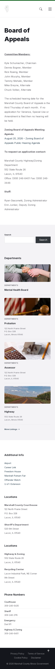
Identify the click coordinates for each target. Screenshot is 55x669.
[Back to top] (48, 651)
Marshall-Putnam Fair (15, 475)
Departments (11, 285)
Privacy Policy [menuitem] (17, 653)
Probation (10, 323)
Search (7, 235)
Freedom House (12, 471)
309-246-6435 (11, 605)
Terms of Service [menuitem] (36, 653)
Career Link (10, 467)
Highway (9, 411)
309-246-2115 (11, 615)
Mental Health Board (16, 289)
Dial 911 (7, 624)
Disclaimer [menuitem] (36, 657)
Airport (7, 463)
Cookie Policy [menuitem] (21, 657)
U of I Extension (12, 484)
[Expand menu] (50, 9)
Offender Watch (12, 480)
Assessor (9, 367)
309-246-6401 (11, 633)
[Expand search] (41, 9)
